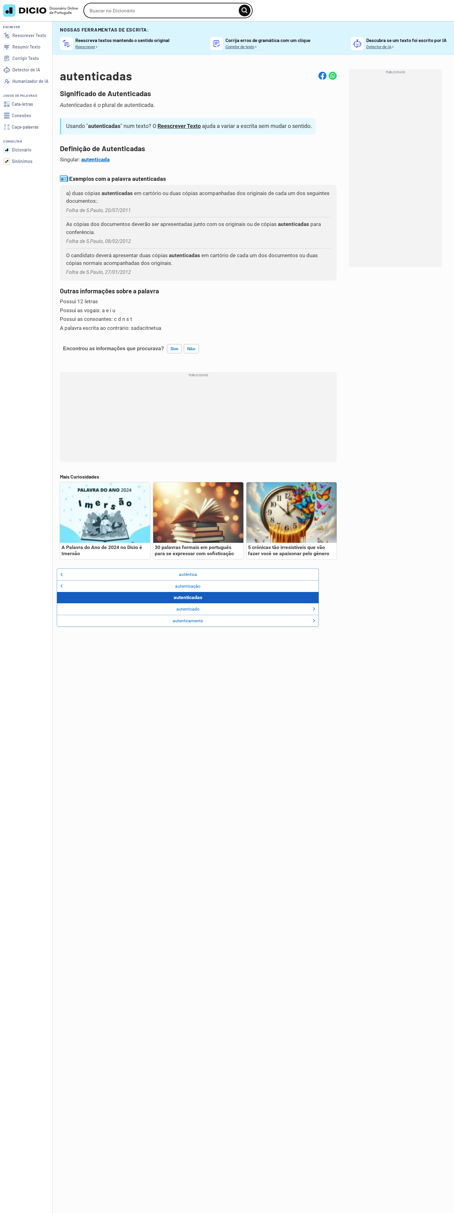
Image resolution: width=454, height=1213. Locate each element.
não (191, 348)
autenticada (95, 159)
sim (174, 348)
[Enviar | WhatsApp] (333, 76)
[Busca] (244, 10)
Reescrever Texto (179, 126)
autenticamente (188, 620)
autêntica (188, 574)
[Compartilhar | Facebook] (322, 76)
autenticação (187, 586)
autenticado (188, 608)
